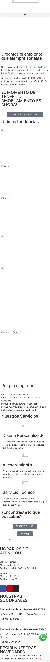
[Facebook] (3, 588)
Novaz (38, 658)
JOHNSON (36, 78)
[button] (25, 15)
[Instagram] (16, 588)
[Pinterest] (9, 588)
